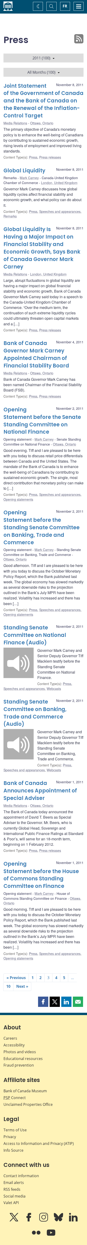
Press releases (50, 157)
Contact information (21, 1175)
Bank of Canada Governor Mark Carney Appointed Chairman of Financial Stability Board (36, 354)
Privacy (9, 1136)
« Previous (16, 977)
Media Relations (15, 123)
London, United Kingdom (59, 182)
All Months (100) (41, 72)
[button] (43, 1002)
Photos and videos (19, 1051)
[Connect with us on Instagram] (44, 1220)
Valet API (11, 1202)
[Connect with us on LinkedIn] (73, 1220)
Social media (14, 1196)
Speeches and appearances (60, 211)
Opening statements (18, 499)
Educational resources (23, 1058)
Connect (14, 1097)
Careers (10, 1038)
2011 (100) (41, 58)
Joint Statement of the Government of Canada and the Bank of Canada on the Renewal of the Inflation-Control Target (43, 101)
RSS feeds (11, 1189)
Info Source (13, 1150)
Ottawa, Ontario (41, 123)
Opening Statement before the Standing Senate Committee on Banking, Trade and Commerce (41, 527)
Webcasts (54, 688)
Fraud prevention (18, 1065)
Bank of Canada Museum (25, 1090)
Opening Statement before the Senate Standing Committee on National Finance (42, 421)
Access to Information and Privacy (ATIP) (38, 1143)
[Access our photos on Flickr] (36, 1235)
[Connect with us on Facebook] (29, 1220)
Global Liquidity (24, 170)
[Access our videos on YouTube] (51, 1235)
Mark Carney (29, 177)
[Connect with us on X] (14, 1220)
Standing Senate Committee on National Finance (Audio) (34, 635)
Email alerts (13, 1182)
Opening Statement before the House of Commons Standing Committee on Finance (41, 875)
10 (8, 986)
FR (65, 6)
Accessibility (14, 1045)
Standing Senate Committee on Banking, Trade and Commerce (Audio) (35, 713)
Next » (22, 986)
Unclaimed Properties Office (28, 1104)
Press (33, 157)
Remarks (10, 216)
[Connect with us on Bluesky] (59, 1220)
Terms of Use (15, 1129)
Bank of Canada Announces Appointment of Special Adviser (40, 791)
